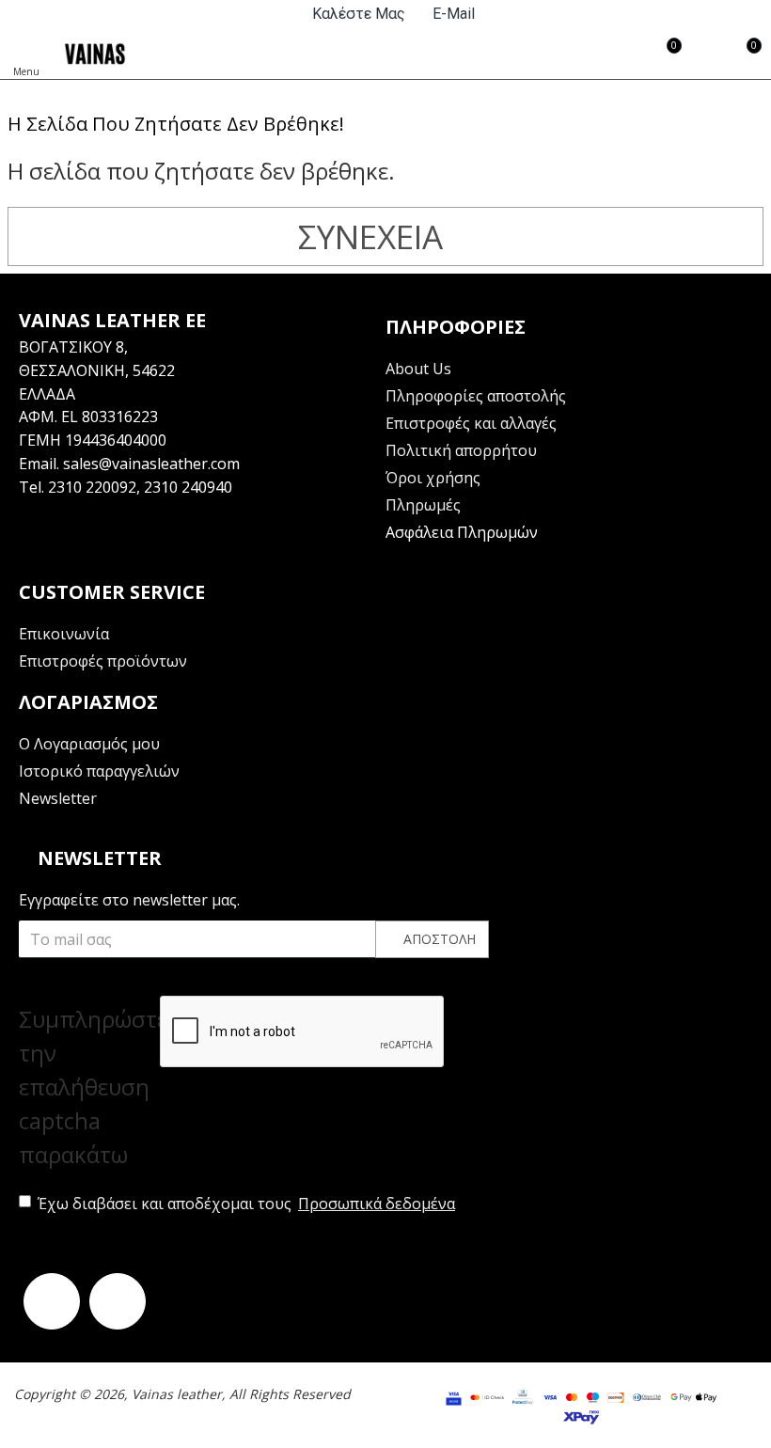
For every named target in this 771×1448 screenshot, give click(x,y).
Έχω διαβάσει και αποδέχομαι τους (246, 1203)
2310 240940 (188, 487)
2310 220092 (92, 487)
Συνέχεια (370, 236)
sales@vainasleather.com (151, 463)
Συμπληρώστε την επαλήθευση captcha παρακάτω (89, 1086)
